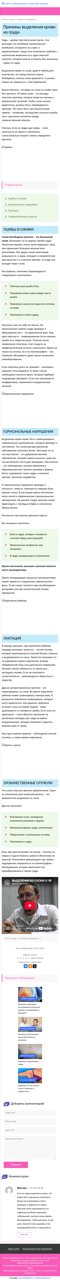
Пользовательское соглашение (37, 1249)
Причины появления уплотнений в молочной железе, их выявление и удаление (29, 1008)
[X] (34, 966)
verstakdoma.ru (27, 1278)
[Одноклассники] (30, 966)
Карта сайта (13, 1249)
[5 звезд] (29, 958)
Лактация (12, 210)
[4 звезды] (26, 958)
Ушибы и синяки (15, 198)
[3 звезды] (23, 958)
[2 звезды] (21, 958)
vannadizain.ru (43, 1278)
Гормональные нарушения (21, 204)
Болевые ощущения (28, 999)
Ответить (24, 1234)
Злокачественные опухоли (21, 216)
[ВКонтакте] (26, 966)
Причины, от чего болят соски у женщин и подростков (28, 1088)
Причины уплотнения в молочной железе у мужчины (28, 1037)
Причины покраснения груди (28, 1062)
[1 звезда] (18, 958)
